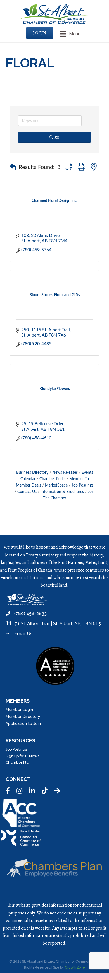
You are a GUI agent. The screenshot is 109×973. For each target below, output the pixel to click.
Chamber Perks (52, 479)
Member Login (19, 709)
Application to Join (23, 723)
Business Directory (32, 473)
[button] (13, 167)
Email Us (23, 633)
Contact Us (27, 492)
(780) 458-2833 (30, 613)
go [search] (56, 137)
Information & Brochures (62, 492)
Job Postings (82, 485)
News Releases (65, 473)
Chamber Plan (18, 762)
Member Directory (23, 716)
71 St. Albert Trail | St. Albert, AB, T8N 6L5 (58, 623)
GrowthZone (75, 967)
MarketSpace (56, 485)
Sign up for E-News (22, 756)
